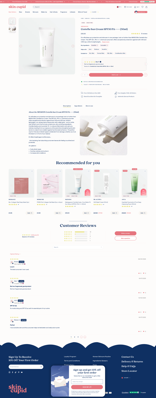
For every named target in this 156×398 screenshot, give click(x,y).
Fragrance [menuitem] (63, 12)
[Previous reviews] (82, 64)
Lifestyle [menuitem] (72, 12)
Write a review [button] (125, 233)
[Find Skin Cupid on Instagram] (9, 372)
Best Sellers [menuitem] (12, 12)
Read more (105, 42)
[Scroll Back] (11, 185)
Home (82, 18)
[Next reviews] (146, 64)
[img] (14, 259)
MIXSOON (87, 18)
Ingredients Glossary (100, 361)
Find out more (106, 84)
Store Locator (129, 371)
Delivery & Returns (132, 361)
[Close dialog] (102, 367)
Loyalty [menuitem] (94, 12)
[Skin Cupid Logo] (17, 7)
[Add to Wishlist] (145, 75)
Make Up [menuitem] (44, 12)
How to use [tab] (89, 106)
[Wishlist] (142, 7)
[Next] (73, 46)
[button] (135, 33)
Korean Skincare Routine (102, 356)
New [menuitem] (20, 12)
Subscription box (141, 12)
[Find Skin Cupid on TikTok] (15, 372)
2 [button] (74, 337)
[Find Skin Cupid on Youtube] (22, 372)
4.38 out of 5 (35, 235)
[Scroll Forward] (144, 185)
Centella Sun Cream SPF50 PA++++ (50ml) (100, 18)
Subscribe (41, 367)
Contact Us (128, 357)
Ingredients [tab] (78, 106)
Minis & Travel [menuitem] (82, 12)
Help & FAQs (129, 366)
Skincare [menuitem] (35, 12)
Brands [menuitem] (27, 12)
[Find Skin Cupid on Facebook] (12, 372)
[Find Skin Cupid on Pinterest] (19, 372)
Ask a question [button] (125, 238)
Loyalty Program (70, 356)
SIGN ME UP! (87, 387)
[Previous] (21, 46)
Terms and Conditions (72, 361)
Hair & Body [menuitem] (54, 12)
